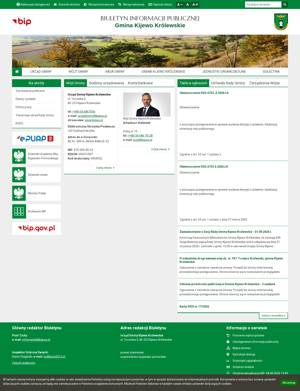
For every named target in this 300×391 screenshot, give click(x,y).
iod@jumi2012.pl (55, 356)
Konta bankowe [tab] (140, 83)
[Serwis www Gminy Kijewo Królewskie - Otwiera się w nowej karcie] (281, 21)
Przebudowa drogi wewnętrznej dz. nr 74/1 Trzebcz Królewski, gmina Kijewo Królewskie (231, 260)
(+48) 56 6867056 (83, 111)
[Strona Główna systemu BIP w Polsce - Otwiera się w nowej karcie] (21, 22)
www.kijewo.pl (94, 120)
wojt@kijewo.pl (142, 140)
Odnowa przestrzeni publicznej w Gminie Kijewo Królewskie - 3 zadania (227, 284)
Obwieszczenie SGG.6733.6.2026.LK (204, 166)
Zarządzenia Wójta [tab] (264, 83)
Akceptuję (288, 383)
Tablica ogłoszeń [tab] (193, 83)
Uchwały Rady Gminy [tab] (228, 83)
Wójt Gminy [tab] (75, 83)
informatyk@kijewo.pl (36, 339)
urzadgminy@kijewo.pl (92, 116)
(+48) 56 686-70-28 (140, 135)
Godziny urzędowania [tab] (106, 83)
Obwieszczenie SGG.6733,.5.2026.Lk (204, 92)
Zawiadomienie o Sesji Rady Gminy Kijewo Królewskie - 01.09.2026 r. (226, 231)
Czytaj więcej (104, 167)
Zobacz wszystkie (272, 315)
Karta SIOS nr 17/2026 (194, 306)
